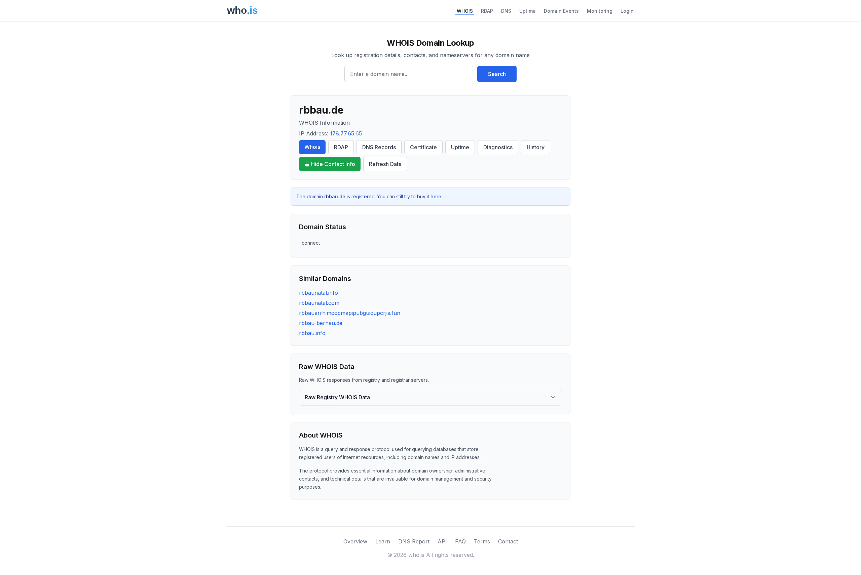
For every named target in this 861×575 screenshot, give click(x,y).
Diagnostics (498, 147)
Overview (355, 541)
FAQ (460, 541)
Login (627, 11)
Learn (382, 541)
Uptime (527, 11)
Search (497, 74)
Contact (508, 541)
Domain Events (561, 11)
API (442, 541)
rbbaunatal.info (318, 292)
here (435, 196)
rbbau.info (312, 333)
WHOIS (465, 11)
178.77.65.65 (346, 133)
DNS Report (413, 541)
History (536, 147)
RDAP (487, 11)
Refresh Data (385, 164)
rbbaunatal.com (319, 302)
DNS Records (379, 147)
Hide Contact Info (333, 164)
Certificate (423, 147)
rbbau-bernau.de (320, 323)
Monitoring (599, 11)
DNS (506, 11)
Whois (312, 146)
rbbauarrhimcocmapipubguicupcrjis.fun (349, 313)
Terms (482, 541)
